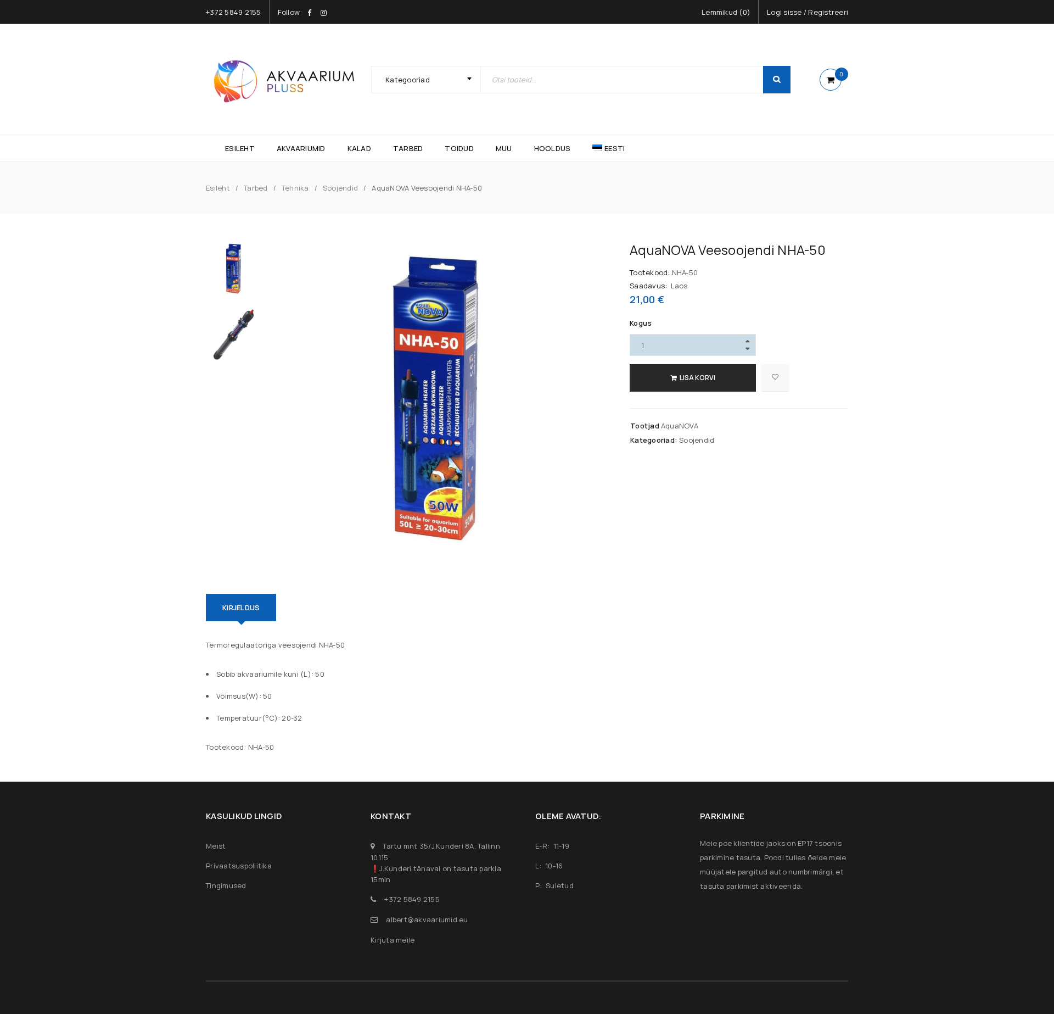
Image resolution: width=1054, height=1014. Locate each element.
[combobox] (426, 79)
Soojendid (340, 188)
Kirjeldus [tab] (241, 607)
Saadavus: (648, 286)
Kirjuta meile (392, 940)
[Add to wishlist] (775, 378)
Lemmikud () (726, 12)
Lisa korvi (697, 377)
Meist (216, 846)
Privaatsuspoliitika (239, 866)
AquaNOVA (679, 426)
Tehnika (295, 188)
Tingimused (226, 885)
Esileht (218, 188)
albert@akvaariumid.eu (427, 919)
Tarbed (256, 188)
